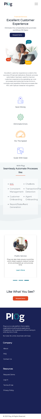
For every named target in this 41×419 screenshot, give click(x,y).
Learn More (20, 270)
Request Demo (9, 375)
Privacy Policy (8, 390)
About (5, 348)
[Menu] (35, 4)
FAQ (5, 354)
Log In (5, 380)
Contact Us (7, 359)
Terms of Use (8, 385)
